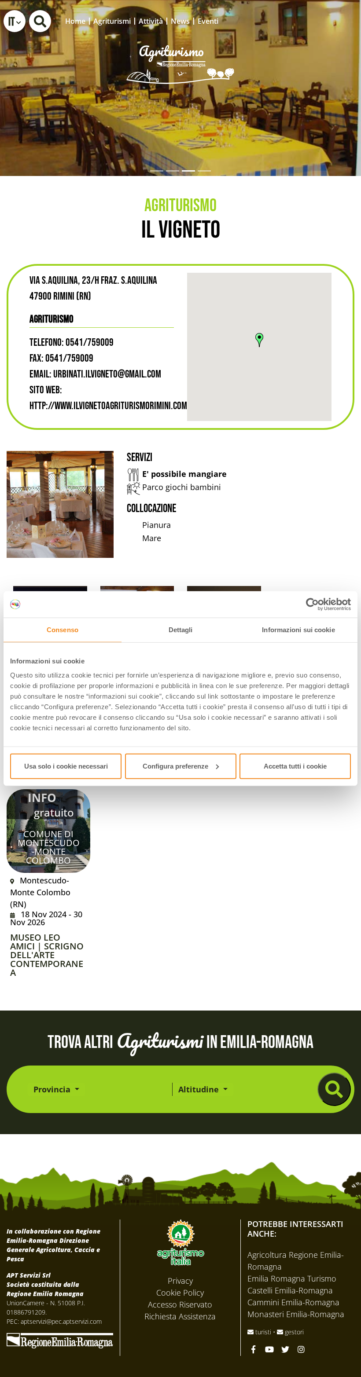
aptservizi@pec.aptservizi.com (61, 1321)
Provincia (53, 1089)
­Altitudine (199, 1089)
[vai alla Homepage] (180, 52)
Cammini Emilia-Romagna (293, 1302)
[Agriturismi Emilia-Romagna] (312, 21)
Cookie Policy (180, 1292)
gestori (293, 1332)
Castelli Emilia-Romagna (290, 1290)
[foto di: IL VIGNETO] (60, 504)
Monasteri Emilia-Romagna (295, 1314)
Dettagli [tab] (181, 630)
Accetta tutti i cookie (295, 765)
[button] (15, 21)
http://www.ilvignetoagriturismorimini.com (108, 405)
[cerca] (334, 1089)
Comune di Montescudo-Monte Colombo (49, 847)
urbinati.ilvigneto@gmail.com (107, 374)
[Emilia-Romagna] (60, 1339)
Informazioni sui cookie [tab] (298, 630)
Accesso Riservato (180, 1304)
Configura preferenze (175, 765)
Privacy (180, 1280)
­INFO (42, 798)
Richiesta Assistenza (180, 1316)
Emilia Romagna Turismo (291, 1278)
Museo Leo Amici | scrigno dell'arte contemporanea (47, 955)
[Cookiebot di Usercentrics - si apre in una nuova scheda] (312, 604)
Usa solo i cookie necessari (66, 765)
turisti (263, 1332)
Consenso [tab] (62, 630)
